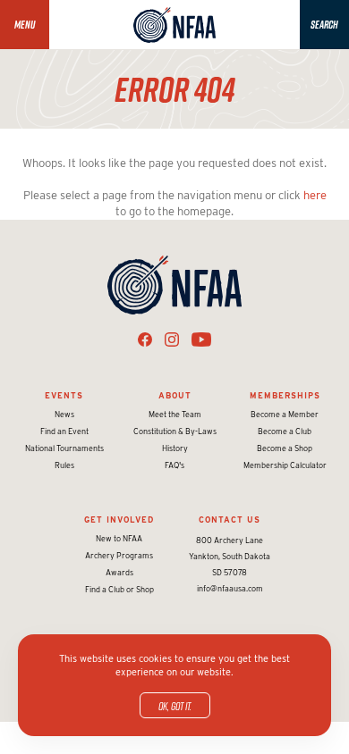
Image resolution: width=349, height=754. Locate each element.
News (64, 414)
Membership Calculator (285, 465)
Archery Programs (119, 555)
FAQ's (174, 465)
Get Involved (119, 519)
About (175, 395)
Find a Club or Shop (119, 589)
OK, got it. (175, 706)
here (315, 195)
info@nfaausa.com (230, 588)
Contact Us (229, 519)
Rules (64, 465)
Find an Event (64, 431)
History (175, 448)
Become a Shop (284, 448)
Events (64, 395)
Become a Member (285, 414)
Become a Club (284, 431)
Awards (119, 572)
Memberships (285, 395)
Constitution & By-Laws (175, 431)
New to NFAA (119, 538)
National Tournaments (64, 448)
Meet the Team (175, 414)
